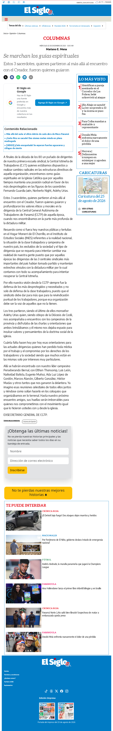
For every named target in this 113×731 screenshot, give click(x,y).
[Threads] (10, 2)
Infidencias (46, 26)
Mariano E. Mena (56, 49)
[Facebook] (20, 2)
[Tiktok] (46, 691)
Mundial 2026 (59, 26)
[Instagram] (25, 2)
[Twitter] (6, 77)
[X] (15, 2)
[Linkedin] (25, 77)
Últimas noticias (31, 26)
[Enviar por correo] (31, 77)
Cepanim (97, 26)
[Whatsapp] (18, 77)
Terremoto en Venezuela (79, 26)
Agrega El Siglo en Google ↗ (52, 102)
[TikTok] (5, 2)
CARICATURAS (93, 172)
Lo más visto (92, 79)
